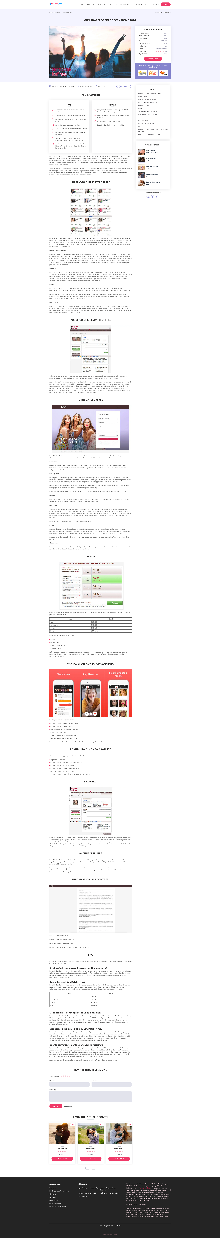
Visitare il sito (153, 59)
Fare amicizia (82, 1196)
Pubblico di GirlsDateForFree (147, 102)
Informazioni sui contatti (146, 123)
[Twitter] (125, 86)
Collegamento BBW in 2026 (87, 1193)
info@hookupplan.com (145, 1188)
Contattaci (118, 1226)
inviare (55, 1106)
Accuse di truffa (143, 120)
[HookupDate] (141, 152)
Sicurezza (141, 117)
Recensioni (90, 4)
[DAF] (141, 160)
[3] (65, 1076)
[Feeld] (141, 167)
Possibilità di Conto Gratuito (147, 114)
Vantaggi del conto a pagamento (148, 111)
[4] (67, 1076)
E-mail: (94, 1081)
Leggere (62, 1154)
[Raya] (141, 175)
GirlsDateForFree (143, 105)
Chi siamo (52, 1194)
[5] (70, 1076)
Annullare (68, 1106)
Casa (81, 4)
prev (87, 1168)
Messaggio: (53, 1089)
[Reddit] (148, 196)
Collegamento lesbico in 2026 (109, 1193)
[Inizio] (58, 3)
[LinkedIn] (120, 86)
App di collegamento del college (88, 1188)
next (94, 1168)
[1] (61, 1076)
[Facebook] (116, 86)
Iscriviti (165, 4)
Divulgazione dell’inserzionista (59, 1191)
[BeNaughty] (163, 73)
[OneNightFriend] (142, 73)
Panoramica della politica (57, 1206)
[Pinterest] (129, 86)
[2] (63, 1076)
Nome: (52, 1081)
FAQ (139, 126)
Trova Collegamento (140, 4)
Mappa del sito (108, 1226)
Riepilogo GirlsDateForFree (147, 99)
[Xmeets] (141, 183)
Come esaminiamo (55, 1203)
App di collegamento (122, 4)
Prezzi (140, 108)
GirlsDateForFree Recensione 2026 (149, 93)
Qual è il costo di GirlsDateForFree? (149, 134)
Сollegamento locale (104, 4)
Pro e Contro (142, 96)
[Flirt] (153, 73)
